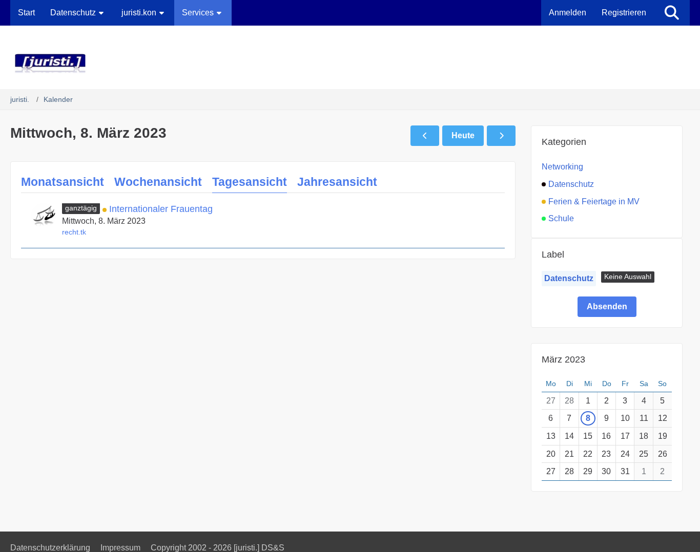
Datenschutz (568, 278)
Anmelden (567, 12)
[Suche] (672, 13)
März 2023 (563, 359)
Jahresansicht (337, 181)
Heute (463, 135)
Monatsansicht (62, 181)
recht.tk (74, 232)
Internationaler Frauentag (161, 209)
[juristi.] (350, 63)
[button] (627, 277)
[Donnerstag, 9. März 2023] (501, 135)
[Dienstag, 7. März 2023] (424, 135)
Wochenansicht (158, 181)
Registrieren (624, 12)
